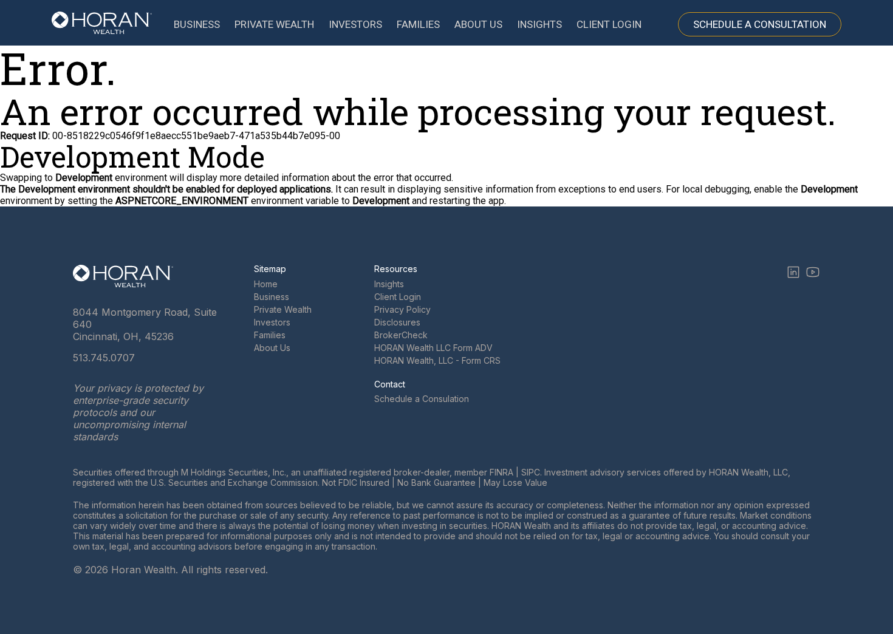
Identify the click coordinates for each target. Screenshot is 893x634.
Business (271, 296)
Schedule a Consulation (421, 399)
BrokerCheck (401, 335)
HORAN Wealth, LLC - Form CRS (437, 360)
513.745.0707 (104, 358)
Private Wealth (283, 309)
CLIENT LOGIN (609, 24)
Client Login (397, 296)
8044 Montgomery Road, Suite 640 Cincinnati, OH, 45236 (145, 324)
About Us (272, 348)
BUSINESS (197, 24)
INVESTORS (355, 24)
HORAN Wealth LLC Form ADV (433, 348)
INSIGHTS (539, 24)
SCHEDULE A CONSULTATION (759, 24)
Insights (389, 284)
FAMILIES (418, 24)
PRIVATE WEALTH (274, 24)
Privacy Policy (402, 309)
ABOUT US (478, 24)
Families (270, 335)
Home (266, 284)
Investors (272, 322)
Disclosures (397, 322)
